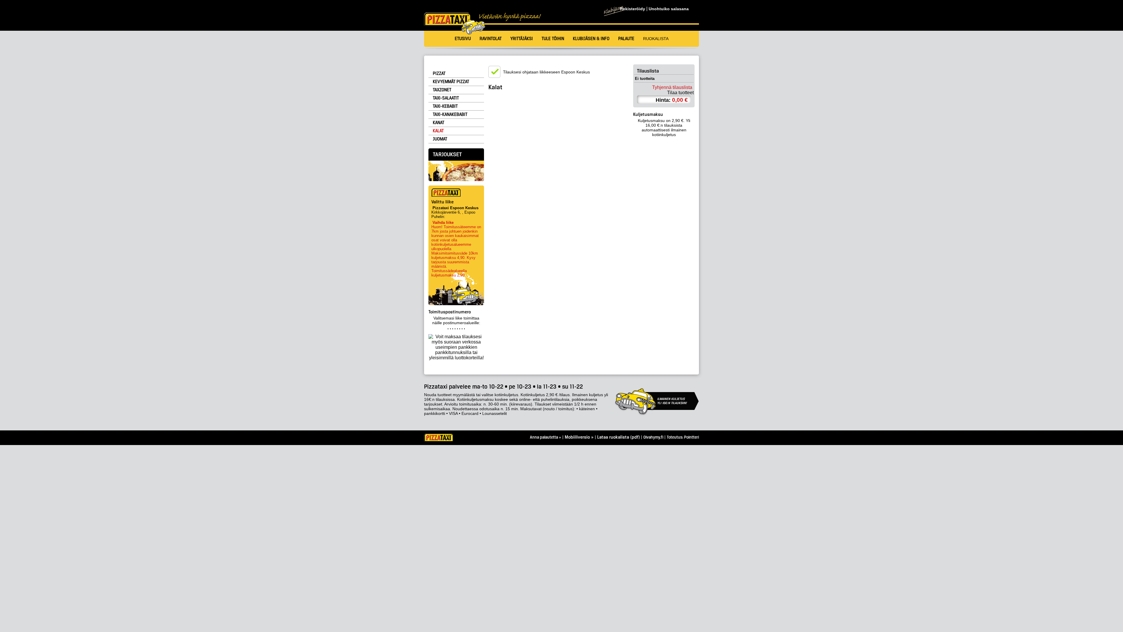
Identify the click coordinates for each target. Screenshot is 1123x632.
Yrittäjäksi (521, 39)
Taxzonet (442, 90)
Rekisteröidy (632, 9)
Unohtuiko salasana (669, 9)
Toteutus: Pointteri (683, 437)
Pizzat (439, 73)
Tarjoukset (447, 155)
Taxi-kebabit (445, 106)
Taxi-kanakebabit (450, 114)
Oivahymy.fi (653, 437)
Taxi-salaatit (446, 98)
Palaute (626, 39)
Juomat (440, 139)
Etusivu (463, 39)
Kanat (438, 123)
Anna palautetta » (545, 437)
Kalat (438, 131)
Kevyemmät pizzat (451, 82)
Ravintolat (491, 39)
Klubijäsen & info (591, 39)
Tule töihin (553, 39)
